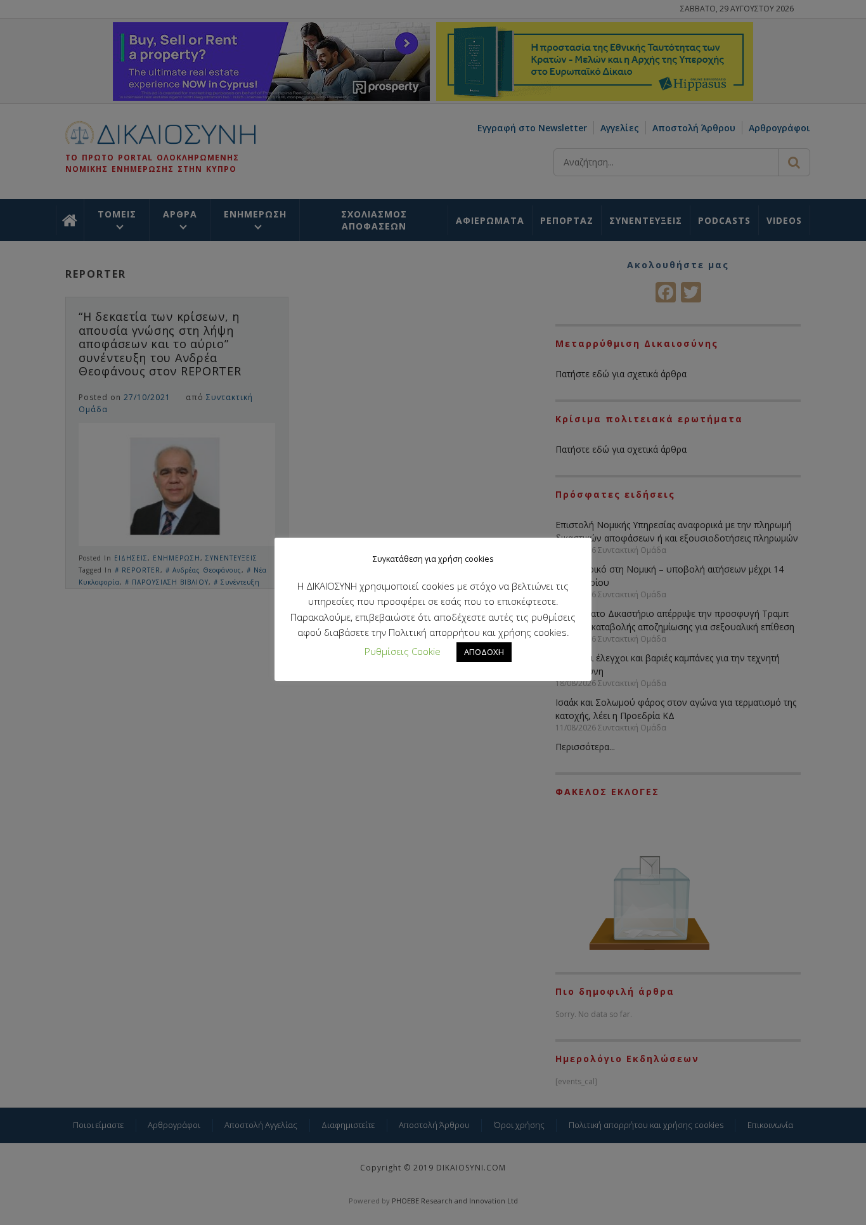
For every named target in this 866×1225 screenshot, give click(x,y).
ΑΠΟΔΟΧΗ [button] (484, 652)
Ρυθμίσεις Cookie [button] (403, 651)
